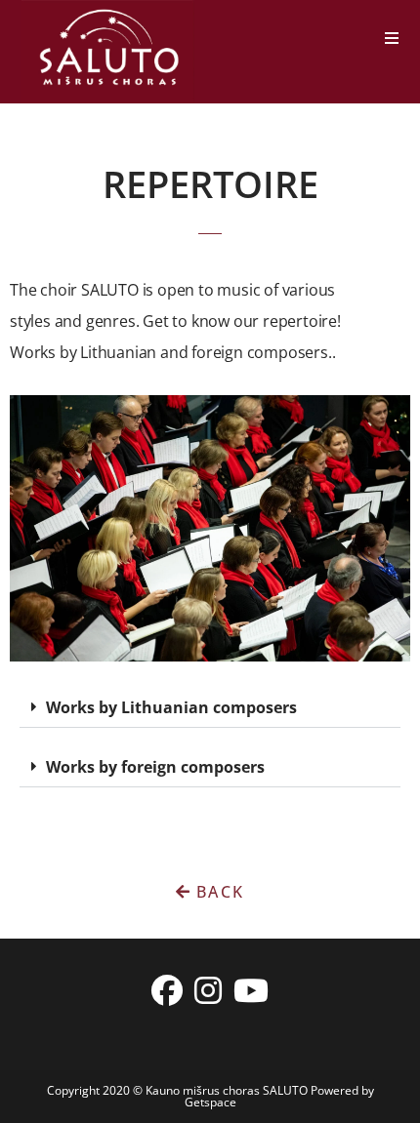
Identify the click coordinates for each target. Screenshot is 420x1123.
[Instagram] (208, 990)
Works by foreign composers (155, 767)
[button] (210, 708)
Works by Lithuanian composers (171, 707)
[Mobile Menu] (392, 38)
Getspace (210, 1102)
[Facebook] (167, 990)
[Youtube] (251, 990)
